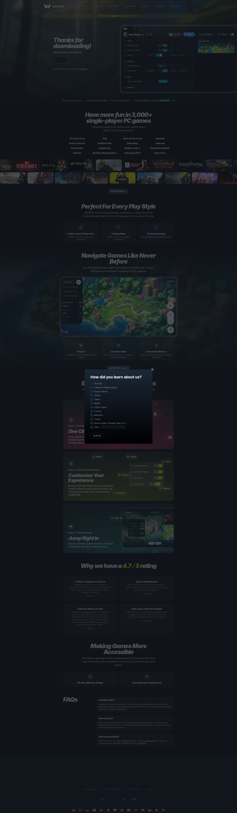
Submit (97, 435)
